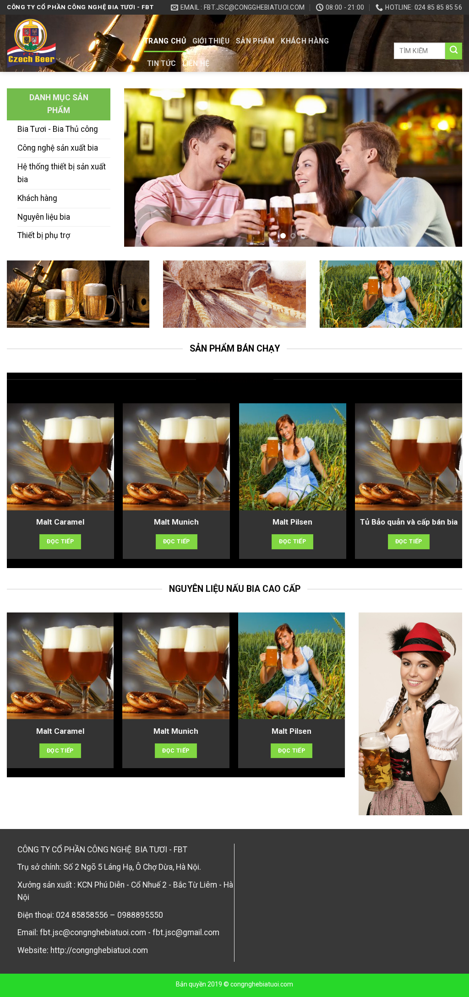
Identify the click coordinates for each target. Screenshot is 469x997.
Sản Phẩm (255, 41)
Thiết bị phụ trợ (43, 235)
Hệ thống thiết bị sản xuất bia (61, 173)
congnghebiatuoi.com (261, 984)
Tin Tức (161, 63)
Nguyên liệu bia (43, 217)
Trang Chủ (165, 41)
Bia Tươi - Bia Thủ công (57, 129)
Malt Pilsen (292, 521)
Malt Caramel (60, 521)
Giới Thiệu (210, 41)
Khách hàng (305, 41)
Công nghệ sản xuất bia (57, 147)
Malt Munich (176, 521)
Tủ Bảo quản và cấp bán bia (409, 521)
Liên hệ (195, 63)
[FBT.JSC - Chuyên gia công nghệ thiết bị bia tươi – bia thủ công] (68, 43)
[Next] (444, 168)
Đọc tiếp (60, 541)
